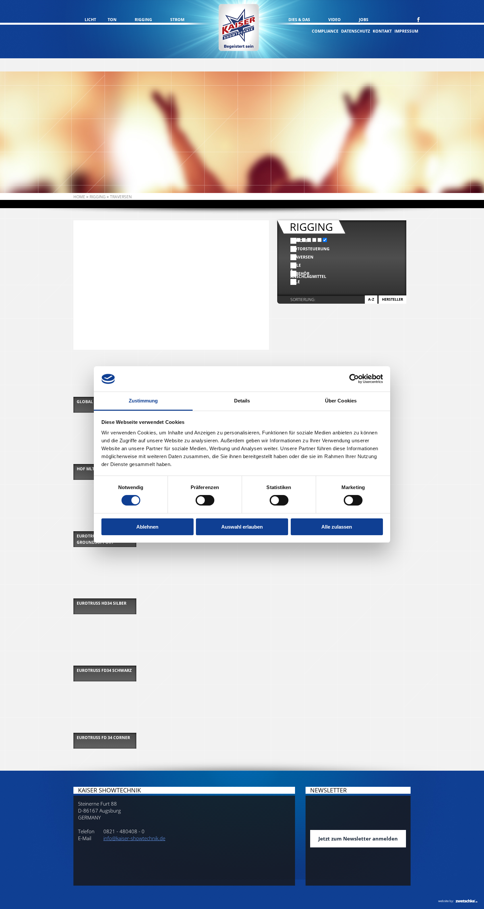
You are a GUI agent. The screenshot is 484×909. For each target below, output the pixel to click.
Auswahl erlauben (242, 527)
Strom (177, 19)
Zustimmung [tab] (143, 400)
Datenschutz (355, 31)
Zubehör (293, 273)
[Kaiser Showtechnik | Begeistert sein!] (239, 28)
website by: (446, 900)
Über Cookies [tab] (341, 400)
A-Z (371, 299)
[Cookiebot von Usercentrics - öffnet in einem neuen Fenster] (354, 379)
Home (79, 197)
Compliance (325, 31)
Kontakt (382, 31)
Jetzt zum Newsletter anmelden (358, 838)
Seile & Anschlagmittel (293, 265)
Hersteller (392, 299)
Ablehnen (147, 527)
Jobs (363, 19)
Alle (293, 282)
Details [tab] (242, 400)
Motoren (293, 240)
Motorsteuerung (293, 249)
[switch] (205, 500)
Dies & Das (299, 19)
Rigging (143, 19)
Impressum (406, 31)
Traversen (293, 257)
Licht (90, 19)
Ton (112, 19)
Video (334, 19)
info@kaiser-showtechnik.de (134, 838)
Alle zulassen (336, 527)
